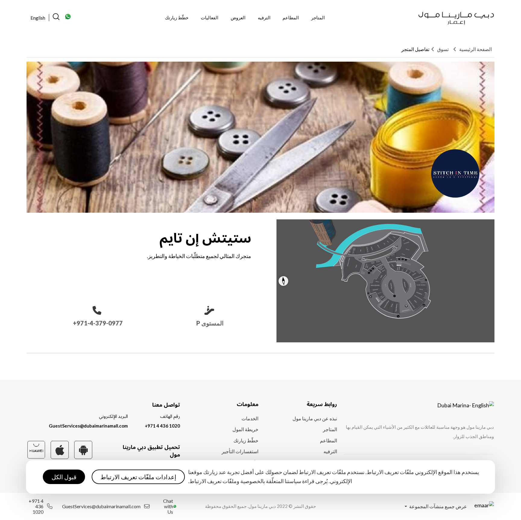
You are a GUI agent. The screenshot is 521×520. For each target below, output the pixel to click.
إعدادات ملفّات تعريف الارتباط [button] (138, 477)
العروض (238, 17)
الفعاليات (209, 17)
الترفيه (264, 17)
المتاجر (318, 17)
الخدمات (250, 418)
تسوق (443, 49)
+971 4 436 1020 (162, 425)
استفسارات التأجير (240, 451)
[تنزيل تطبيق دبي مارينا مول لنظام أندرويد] (83, 449)
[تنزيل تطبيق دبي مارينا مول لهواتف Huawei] (36, 449)
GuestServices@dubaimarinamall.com (88, 425)
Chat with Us (168, 506)
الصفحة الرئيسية (475, 49)
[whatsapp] (68, 18)
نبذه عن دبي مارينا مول (314, 418)
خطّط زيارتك (176, 17)
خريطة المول (245, 429)
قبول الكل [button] (64, 477)
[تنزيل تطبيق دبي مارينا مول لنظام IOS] (60, 449)
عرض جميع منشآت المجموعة (437, 506)
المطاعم (291, 17)
